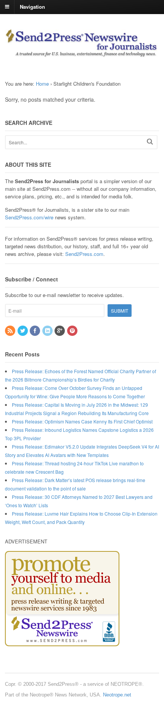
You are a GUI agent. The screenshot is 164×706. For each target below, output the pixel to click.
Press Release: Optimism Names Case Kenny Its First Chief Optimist (82, 421)
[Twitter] (23, 330)
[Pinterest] (73, 330)
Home (42, 83)
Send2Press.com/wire (29, 217)
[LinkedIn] (48, 330)
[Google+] (60, 330)
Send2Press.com (84, 253)
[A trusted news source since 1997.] (82, 53)
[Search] (150, 141)
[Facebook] (35, 330)
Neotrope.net (117, 695)
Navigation (32, 6)
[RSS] (10, 330)
